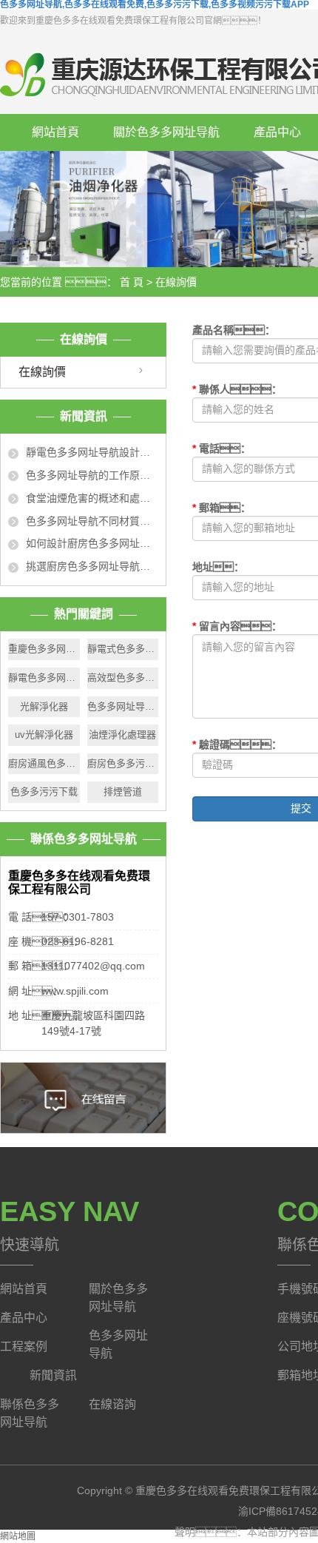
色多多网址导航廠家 (123, 706)
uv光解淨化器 (44, 734)
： (237, 744)
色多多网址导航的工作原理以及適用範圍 (92, 475)
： (221, 508)
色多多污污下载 (44, 791)
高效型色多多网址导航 (123, 677)
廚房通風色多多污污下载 (44, 763)
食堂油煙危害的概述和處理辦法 (92, 498)
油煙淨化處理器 (122, 734)
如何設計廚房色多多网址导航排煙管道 (92, 543)
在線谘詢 (112, 1404)
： (218, 567)
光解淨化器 (44, 706)
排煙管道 (123, 791)
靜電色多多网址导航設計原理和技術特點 (92, 452)
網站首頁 (55, 132)
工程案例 (23, 1346)
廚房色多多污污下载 (123, 763)
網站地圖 (17, 1536)
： (233, 330)
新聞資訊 (53, 1375)
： (237, 626)
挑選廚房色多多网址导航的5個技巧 (92, 566)
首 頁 (131, 282)
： (221, 448)
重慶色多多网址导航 (44, 648)
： (237, 389)
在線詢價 (42, 372)
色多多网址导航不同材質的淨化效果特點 (92, 521)
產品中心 (23, 1317)
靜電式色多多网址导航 (123, 648)
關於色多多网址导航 (166, 132)
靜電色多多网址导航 (44, 677)
